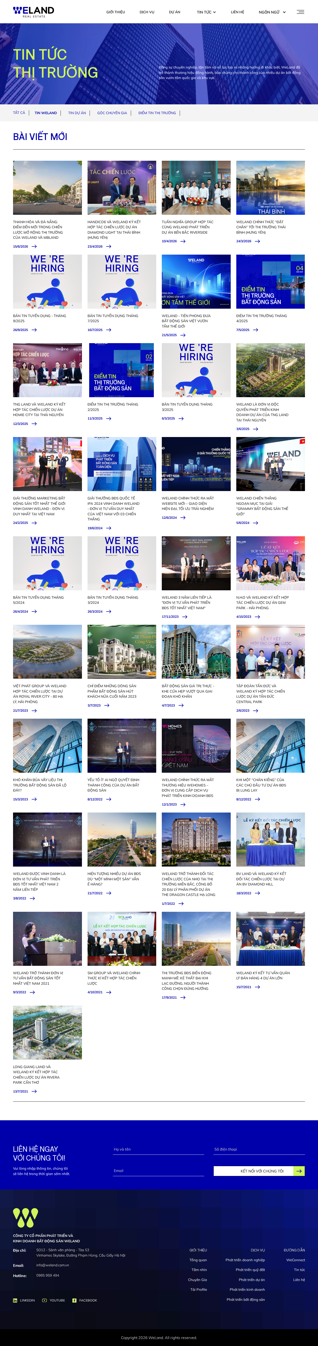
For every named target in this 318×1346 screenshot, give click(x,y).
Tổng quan (198, 1260)
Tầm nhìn (199, 1269)
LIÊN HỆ (237, 12)
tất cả (19, 112)
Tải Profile (198, 1289)
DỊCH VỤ (147, 12)
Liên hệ (299, 1280)
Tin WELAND (46, 113)
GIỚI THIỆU (115, 12)
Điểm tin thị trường (157, 113)
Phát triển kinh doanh (247, 1289)
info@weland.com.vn (52, 1265)
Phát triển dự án (252, 1280)
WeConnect (295, 1260)
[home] (33, 12)
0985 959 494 (47, 1275)
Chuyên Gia (197, 1280)
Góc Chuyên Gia (112, 113)
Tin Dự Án (77, 113)
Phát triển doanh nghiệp (245, 1260)
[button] (206, 12)
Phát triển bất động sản (246, 1299)
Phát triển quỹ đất (250, 1269)
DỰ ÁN (174, 12)
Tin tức (299, 1269)
